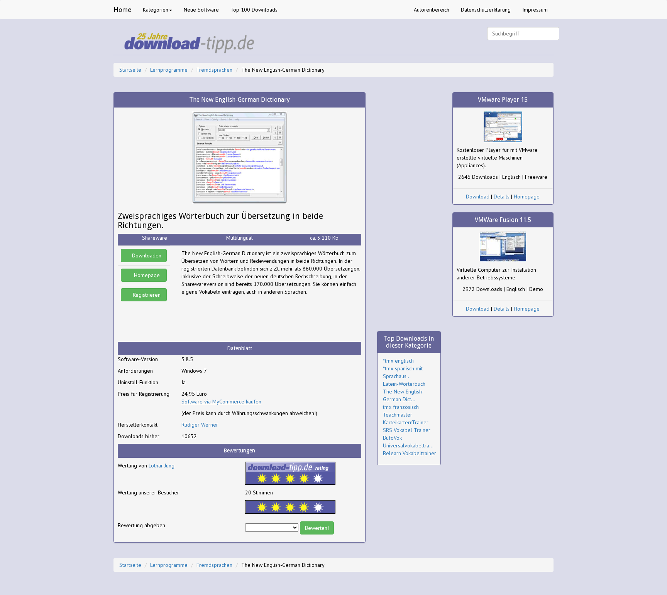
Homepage (146, 275)
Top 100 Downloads (254, 9)
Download (477, 196)
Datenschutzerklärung (486, 9)
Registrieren (146, 294)
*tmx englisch (398, 360)
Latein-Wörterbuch (404, 383)
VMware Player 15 (503, 99)
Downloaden (145, 255)
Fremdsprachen (214, 69)
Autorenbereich (431, 9)
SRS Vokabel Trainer (406, 430)
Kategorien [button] (155, 9)
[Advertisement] (243, 318)
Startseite (130, 69)
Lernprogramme (169, 69)
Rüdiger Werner (199, 424)
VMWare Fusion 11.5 (503, 220)
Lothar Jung (161, 465)
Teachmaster (397, 414)
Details (502, 196)
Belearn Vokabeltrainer (409, 453)
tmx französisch (401, 406)
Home (122, 9)
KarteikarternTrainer (405, 422)
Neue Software (201, 9)
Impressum (535, 9)
